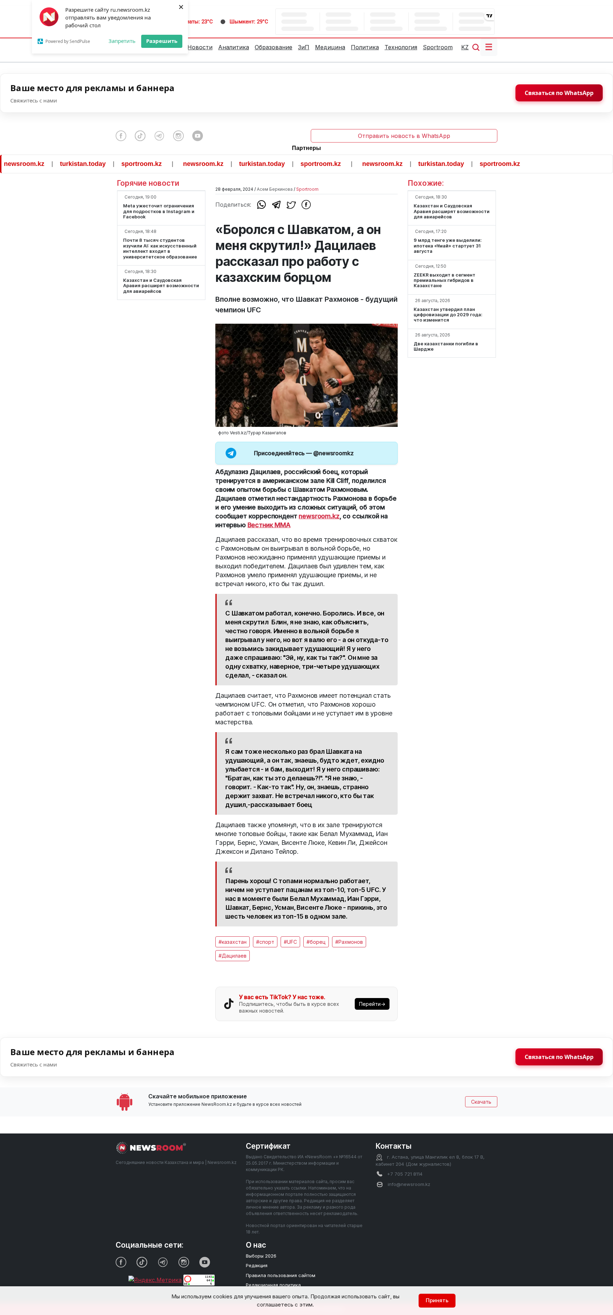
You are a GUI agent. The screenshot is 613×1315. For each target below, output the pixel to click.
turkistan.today (58, 163)
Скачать (481, 1102)
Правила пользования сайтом (280, 1275)
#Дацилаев (233, 956)
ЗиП (303, 47)
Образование (273, 47)
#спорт (265, 942)
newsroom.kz (178, 163)
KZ (465, 47)
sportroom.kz (116, 163)
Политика (365, 47)
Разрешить (161, 40)
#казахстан (233, 942)
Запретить (122, 40)
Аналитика (233, 47)
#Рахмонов (349, 942)
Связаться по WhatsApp (559, 93)
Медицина (330, 47)
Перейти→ (372, 1004)
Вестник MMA (269, 525)
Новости (199, 47)
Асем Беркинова (275, 189)
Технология (401, 47)
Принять (437, 1300)
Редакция (256, 1265)
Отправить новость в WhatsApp (404, 135)
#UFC (290, 942)
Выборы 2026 (261, 1256)
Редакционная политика (273, 1285)
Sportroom (438, 47)
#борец (316, 942)
